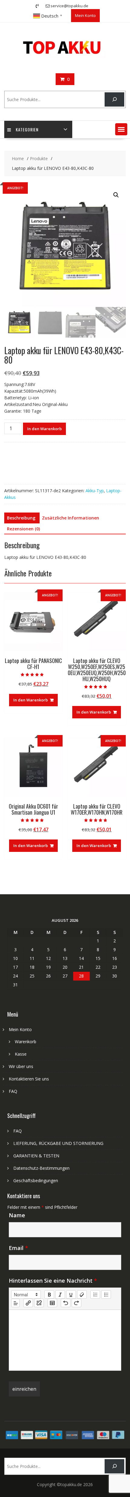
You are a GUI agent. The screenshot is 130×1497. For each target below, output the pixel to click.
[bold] (49, 1294)
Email (18, 1247)
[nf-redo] (76, 1303)
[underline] (71, 1294)
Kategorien (27, 129)
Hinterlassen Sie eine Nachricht (53, 1280)
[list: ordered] (95, 1294)
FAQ (13, 1091)
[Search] (114, 99)
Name (17, 1215)
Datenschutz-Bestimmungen (41, 1168)
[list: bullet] (106, 1294)
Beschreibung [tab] (21, 518)
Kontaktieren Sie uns (29, 1079)
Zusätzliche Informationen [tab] (70, 518)
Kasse (21, 1054)
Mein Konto (85, 15)
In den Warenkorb (44, 428)
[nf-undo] (65, 1303)
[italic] (60, 1294)
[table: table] (52, 1303)
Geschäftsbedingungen (35, 1180)
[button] (121, 129)
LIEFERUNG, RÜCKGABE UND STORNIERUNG (58, 1143)
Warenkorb (25, 1041)
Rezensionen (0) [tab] (23, 529)
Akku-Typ (95, 490)
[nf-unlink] (39, 1303)
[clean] (82, 1294)
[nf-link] (28, 1303)
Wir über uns (21, 1066)
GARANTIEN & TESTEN (36, 1156)
